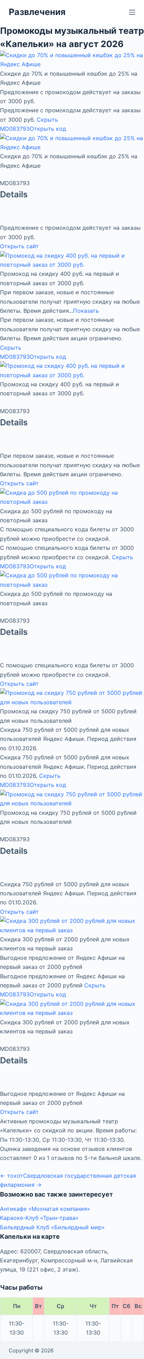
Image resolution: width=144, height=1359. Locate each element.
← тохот (11, 1175)
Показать (86, 310)
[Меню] (132, 12)
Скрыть (47, 119)
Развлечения (37, 12)
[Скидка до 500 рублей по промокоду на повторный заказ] (72, 496)
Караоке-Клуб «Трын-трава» (39, 1217)
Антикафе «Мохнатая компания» (45, 1208)
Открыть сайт (19, 246)
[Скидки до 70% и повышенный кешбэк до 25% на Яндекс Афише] (72, 59)
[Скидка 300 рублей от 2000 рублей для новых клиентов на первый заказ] (72, 924)
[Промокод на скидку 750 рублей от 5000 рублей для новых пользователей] (72, 696)
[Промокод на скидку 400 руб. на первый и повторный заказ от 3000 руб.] (72, 259)
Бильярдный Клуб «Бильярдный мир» (52, 1227)
